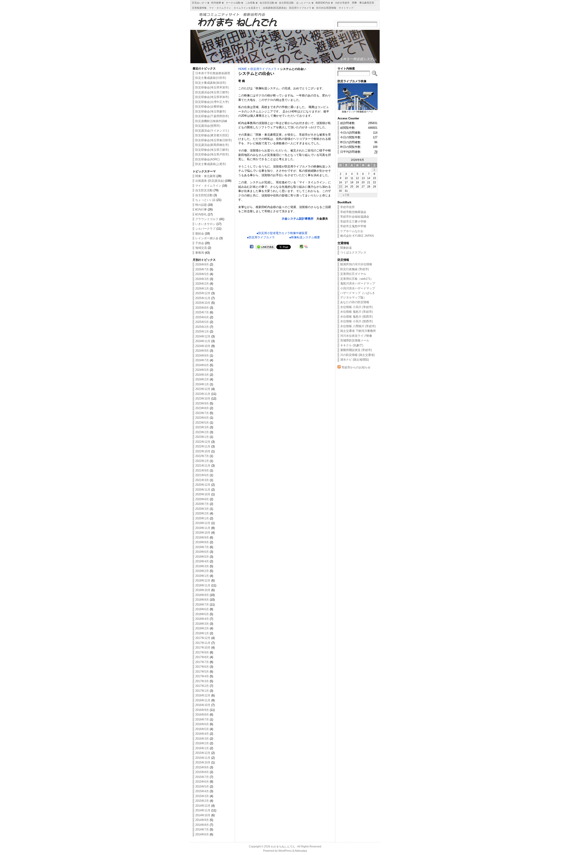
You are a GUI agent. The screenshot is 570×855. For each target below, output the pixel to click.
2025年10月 (202, 302)
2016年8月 (202, 714)
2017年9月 (202, 652)
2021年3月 (202, 480)
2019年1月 (202, 575)
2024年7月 (202, 360)
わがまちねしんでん (283, 846)
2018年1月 (202, 633)
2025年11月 (202, 298)
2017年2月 (202, 686)
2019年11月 (202, 528)
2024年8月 (202, 355)
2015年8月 (202, 772)
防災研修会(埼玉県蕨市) (210, 111)
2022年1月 (202, 461)
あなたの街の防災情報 (354, 302)
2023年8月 (202, 408)
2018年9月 (202, 595)
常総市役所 (347, 207)
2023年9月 (202, 403)
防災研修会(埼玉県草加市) (212, 87)
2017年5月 (202, 671)
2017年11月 (202, 643)
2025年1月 (202, 331)
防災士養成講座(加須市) (210, 82)
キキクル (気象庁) (351, 345)
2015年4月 (202, 791)
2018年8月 (202, 599)
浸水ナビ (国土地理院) (354, 359)
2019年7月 (202, 547)
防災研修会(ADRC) (207, 159)
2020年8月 (202, 499)
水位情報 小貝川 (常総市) (356, 307)
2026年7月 (202, 269)
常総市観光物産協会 (353, 212)
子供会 (199, 243)
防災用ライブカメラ (263, 69)
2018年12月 (202, 580)
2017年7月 (202, 662)
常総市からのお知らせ (356, 367)
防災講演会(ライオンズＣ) (212, 130)
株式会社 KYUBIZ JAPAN (357, 235)
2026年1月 (202, 288)
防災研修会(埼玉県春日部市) (213, 140)
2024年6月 (202, 365)
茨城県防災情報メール (354, 340)
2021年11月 (202, 465)
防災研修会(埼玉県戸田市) (212, 154)
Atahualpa (301, 850)
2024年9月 (202, 350)
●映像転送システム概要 (304, 237)
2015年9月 (202, 767)
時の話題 (201, 204)
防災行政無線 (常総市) (354, 269)
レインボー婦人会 (206, 238)
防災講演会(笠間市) (207, 125)
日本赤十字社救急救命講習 (212, 73)
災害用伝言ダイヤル (353, 273)
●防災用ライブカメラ (261, 237)
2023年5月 (202, 422)
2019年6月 (202, 551)
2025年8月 (202, 307)
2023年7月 (202, 413)
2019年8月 (202, 542)
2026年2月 (202, 283)
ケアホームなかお (351, 231)
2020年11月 (202, 489)
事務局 (199, 252)
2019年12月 (202, 523)
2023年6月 (202, 417)
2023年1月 (202, 437)
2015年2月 (202, 800)
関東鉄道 (346, 247)
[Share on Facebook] (251, 246)
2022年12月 (202, 441)
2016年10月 (202, 705)
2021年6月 (202, 475)
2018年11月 (202, 585)
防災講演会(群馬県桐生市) (212, 145)
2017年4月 (202, 676)
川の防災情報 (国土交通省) (357, 355)
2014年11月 (202, 810)
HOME (242, 69)
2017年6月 (202, 666)
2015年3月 (202, 796)
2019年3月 (202, 566)
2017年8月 (202, 657)
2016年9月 (202, 710)
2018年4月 (202, 618)
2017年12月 (202, 638)
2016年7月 (202, 719)
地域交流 (201, 247)
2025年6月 (202, 317)
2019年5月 (202, 556)
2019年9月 (202, 537)
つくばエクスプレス (353, 252)
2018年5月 (202, 614)
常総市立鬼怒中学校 (353, 226)
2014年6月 (202, 834)
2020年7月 (202, 504)
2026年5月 (202, 274)
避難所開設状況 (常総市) (356, 350)
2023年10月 (202, 398)
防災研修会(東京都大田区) (212, 135)
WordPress (285, 850)
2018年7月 (202, 604)
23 (340, 186)
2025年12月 (202, 293)
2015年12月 (202, 753)
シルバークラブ (205, 228)
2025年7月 (202, 312)
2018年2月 (202, 628)
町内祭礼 (201, 214)
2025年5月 (202, 322)
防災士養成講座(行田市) (210, 78)
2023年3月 (202, 427)
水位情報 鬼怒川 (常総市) (356, 311)
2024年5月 (202, 369)
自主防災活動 (204, 190)
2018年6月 (202, 609)
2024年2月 (202, 379)
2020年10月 (202, 494)
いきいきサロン (205, 224)
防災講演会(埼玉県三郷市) (212, 92)
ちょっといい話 (205, 200)
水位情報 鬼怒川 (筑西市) (356, 316)
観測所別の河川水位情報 (356, 264)
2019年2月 (202, 571)
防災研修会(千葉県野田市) (212, 116)
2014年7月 (202, 829)
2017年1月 (202, 690)
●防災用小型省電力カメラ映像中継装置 (281, 233)
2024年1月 (202, 384)
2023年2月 (202, 432)
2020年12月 (202, 484)
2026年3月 (202, 279)
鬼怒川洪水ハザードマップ (357, 283)
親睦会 (199, 233)
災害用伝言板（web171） (356, 278)
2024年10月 (202, 346)
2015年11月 (202, 757)
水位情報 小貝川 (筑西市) (356, 321)
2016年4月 (202, 733)
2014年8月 (202, 824)
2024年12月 (202, 336)
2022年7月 (202, 456)
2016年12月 (202, 695)
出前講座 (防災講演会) (209, 180)
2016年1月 (202, 748)
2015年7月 (202, 777)
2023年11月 (202, 394)
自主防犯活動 (204, 195)
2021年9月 (202, 470)
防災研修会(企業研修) (209, 106)
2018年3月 (202, 623)
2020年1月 (202, 518)
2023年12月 (202, 389)
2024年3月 (202, 374)
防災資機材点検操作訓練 (211, 121)
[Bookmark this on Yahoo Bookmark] (306, 246)
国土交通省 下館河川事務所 (358, 331)
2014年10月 (202, 815)
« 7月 (346, 195)
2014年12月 (202, 805)
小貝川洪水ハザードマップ (357, 288)
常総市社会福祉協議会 (354, 216)
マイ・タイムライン (208, 185)
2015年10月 (202, 762)
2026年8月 (202, 264)
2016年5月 (202, 729)
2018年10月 (202, 590)
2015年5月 (202, 786)
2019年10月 (202, 532)
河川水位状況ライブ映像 (356, 335)
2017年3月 (202, 681)
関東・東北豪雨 (205, 176)
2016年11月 (202, 700)
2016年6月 (202, 724)
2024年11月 (202, 341)
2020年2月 (202, 513)
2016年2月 (202, 743)
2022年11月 (202, 446)
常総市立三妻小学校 (353, 221)
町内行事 (201, 209)
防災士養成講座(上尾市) (210, 164)
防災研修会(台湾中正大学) (212, 102)
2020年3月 (202, 508)
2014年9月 (202, 820)
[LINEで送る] (265, 246)
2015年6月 (202, 781)
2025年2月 (202, 327)
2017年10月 (202, 647)
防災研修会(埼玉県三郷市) (212, 149)
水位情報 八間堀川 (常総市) (358, 326)
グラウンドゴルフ (206, 219)
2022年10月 (202, 451)
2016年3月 (202, 738)
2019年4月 (202, 561)
